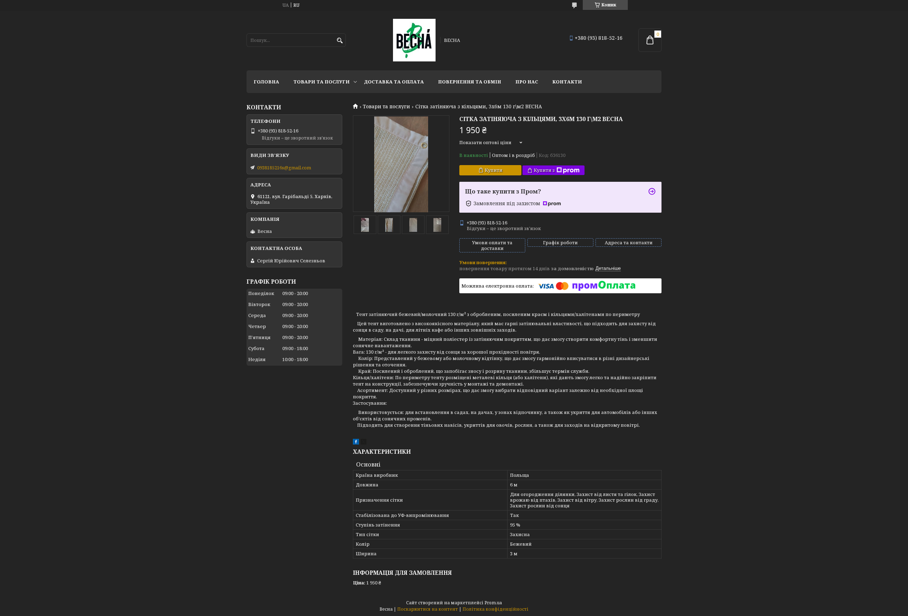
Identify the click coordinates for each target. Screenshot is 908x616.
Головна (266, 81)
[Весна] (414, 40)
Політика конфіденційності (495, 609)
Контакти (567, 81)
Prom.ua (493, 603)
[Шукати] (339, 40)
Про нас (526, 81)
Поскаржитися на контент (427, 609)
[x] (363, 443)
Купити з (544, 170)
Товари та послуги (321, 81)
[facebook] (356, 443)
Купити (494, 170)
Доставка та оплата (394, 81)
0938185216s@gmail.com (284, 167)
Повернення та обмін (469, 81)
